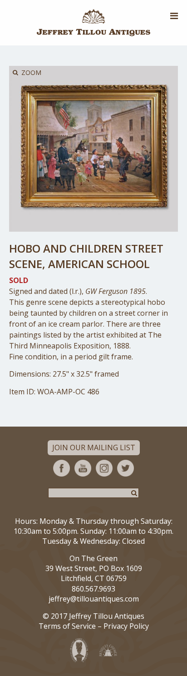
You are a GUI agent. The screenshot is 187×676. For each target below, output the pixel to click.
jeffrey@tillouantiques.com (94, 599)
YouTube (82, 468)
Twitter (125, 468)
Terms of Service (67, 626)
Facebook (61, 468)
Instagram (104, 468)
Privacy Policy (126, 626)
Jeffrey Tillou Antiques (93, 22)
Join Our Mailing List (93, 447)
